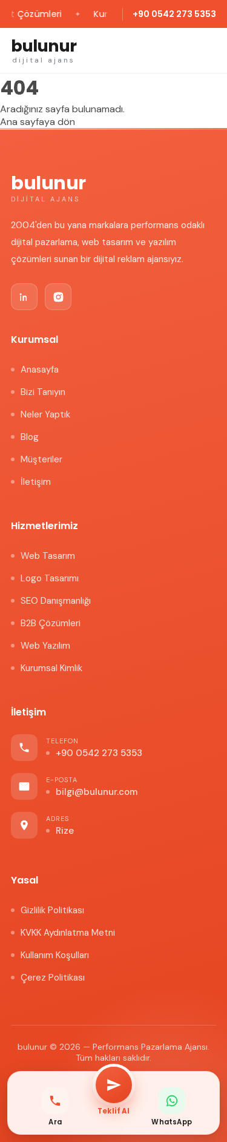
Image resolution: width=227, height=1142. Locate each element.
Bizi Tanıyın (43, 392)
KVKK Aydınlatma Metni (68, 933)
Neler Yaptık (45, 414)
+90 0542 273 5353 (174, 14)
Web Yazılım (45, 646)
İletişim (36, 482)
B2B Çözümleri (51, 623)
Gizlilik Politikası (52, 910)
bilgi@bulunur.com (96, 792)
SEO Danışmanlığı (56, 601)
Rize (65, 831)
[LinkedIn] (24, 296)
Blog (30, 437)
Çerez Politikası (53, 977)
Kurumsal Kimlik (51, 668)
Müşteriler (41, 459)
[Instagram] (58, 296)
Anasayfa (40, 369)
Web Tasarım (48, 556)
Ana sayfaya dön (37, 121)
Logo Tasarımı (50, 578)
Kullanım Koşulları (55, 955)
